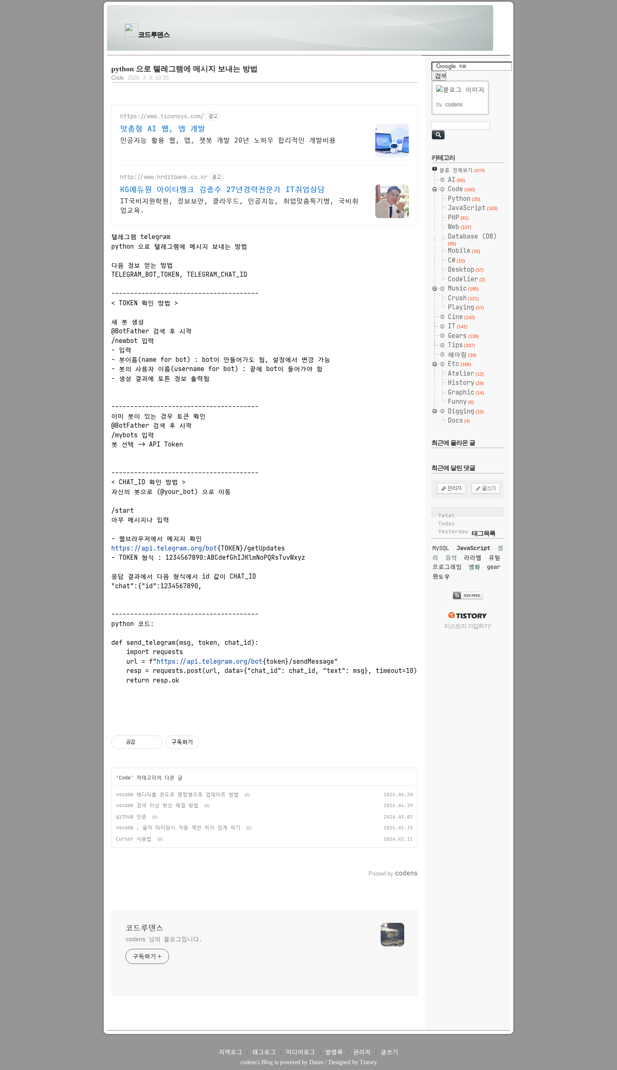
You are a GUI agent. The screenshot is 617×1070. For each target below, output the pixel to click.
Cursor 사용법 (134, 839)
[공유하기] (143, 742)
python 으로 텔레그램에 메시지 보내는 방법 (184, 69)
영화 (474, 567)
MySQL (440, 548)
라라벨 (472, 557)
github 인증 (131, 816)
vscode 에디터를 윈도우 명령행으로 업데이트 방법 (177, 794)
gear (493, 567)
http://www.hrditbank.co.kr (163, 177)
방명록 (334, 1052)
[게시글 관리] (153, 742)
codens (248, 1062)
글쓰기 (389, 1052)
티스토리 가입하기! (467, 626)
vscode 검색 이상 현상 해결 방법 (157, 805)
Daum (316, 1062)
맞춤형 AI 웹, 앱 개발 (162, 128)
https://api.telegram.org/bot (164, 548)
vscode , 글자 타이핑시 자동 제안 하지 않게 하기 (178, 827)
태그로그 (264, 1052)
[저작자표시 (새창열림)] (203, 742)
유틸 (494, 557)
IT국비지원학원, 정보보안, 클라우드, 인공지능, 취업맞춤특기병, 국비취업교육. (239, 205)
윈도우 (441, 576)
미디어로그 (300, 1052)
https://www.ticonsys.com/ (162, 116)
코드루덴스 (154, 34)
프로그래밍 (447, 567)
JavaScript (473, 548)
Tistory (368, 1062)
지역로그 (230, 1052)
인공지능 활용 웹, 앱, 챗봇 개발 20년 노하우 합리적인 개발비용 (228, 140)
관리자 (362, 1052)
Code (117, 78)
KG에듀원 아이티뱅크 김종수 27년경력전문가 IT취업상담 (222, 189)
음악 (451, 557)
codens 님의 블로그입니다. (163, 939)
